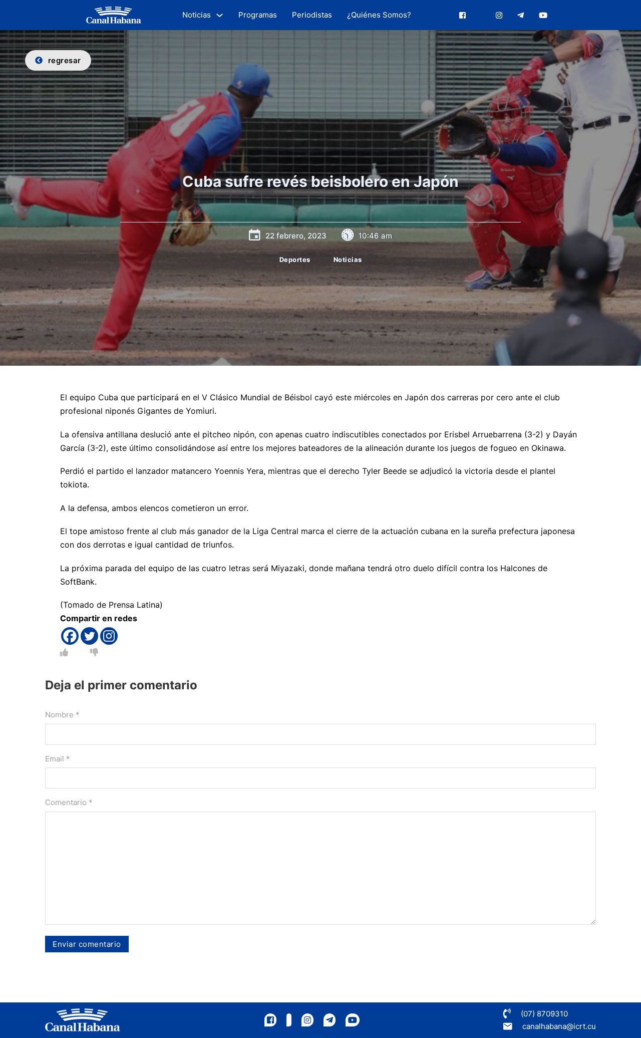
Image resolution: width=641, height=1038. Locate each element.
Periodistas (312, 15)
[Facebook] (70, 636)
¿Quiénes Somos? (379, 15)
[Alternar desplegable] (219, 15)
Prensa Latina (134, 605)
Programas (257, 15)
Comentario (69, 802)
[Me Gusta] (64, 652)
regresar (64, 60)
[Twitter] (89, 636)
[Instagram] (109, 636)
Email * (57, 758)
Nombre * (62, 714)
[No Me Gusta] (94, 652)
